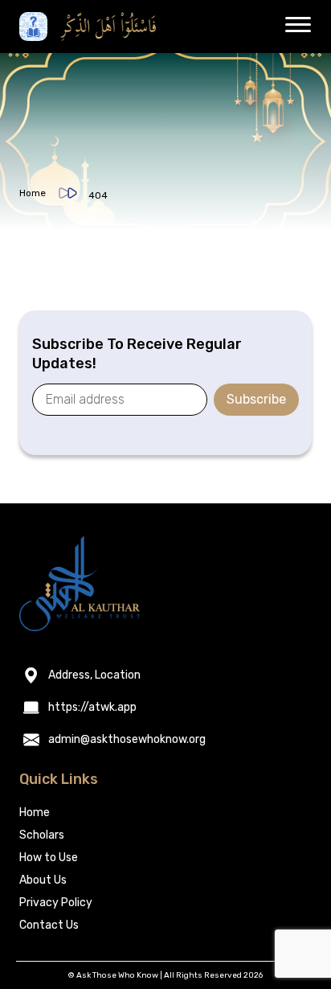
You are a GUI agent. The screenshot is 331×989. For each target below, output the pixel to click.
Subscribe (256, 399)
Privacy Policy (55, 902)
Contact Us (49, 925)
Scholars (41, 835)
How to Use (48, 857)
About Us (43, 880)
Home (32, 193)
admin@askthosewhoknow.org (127, 739)
